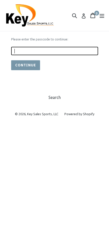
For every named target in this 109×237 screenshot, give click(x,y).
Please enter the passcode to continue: (39, 39)
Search (54, 97)
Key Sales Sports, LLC (42, 114)
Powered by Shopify (79, 114)
